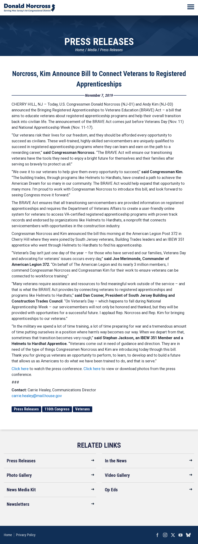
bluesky (188, 535)
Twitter (173, 535)
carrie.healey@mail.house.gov (37, 395)
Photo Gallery (19, 475)
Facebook (157, 535)
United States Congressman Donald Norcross (29, 7)
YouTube (180, 535)
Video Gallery (117, 475)
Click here (20, 368)
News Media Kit (21, 489)
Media (92, 49)
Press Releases (111, 49)
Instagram (165, 535)
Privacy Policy (26, 535)
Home (79, 49)
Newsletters (18, 504)
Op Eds (111, 489)
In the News (116, 461)
